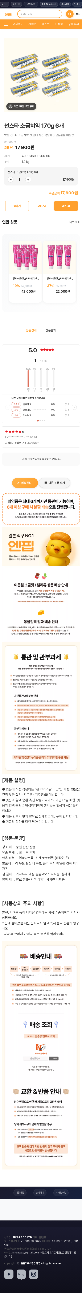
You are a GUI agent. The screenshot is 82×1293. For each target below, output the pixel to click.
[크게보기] (41, 75)
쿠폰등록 (31, 4)
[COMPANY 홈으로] (8, 14)
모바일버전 (61, 1192)
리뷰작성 (26, 483)
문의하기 (40, 1192)
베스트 (46, 24)
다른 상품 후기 (57, 483)
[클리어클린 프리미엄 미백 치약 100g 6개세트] (25, 257)
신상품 (59, 24)
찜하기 (17, 206)
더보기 (73, 222)
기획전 (32, 24)
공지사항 (65, 4)
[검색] (70, 14)
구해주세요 (75, 24)
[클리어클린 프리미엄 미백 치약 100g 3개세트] (59, 257)
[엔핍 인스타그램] (33, 1274)
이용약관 (20, 1192)
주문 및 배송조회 (49, 4)
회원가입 (16, 4)
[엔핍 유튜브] (8, 1274)
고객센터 (17, 24)
